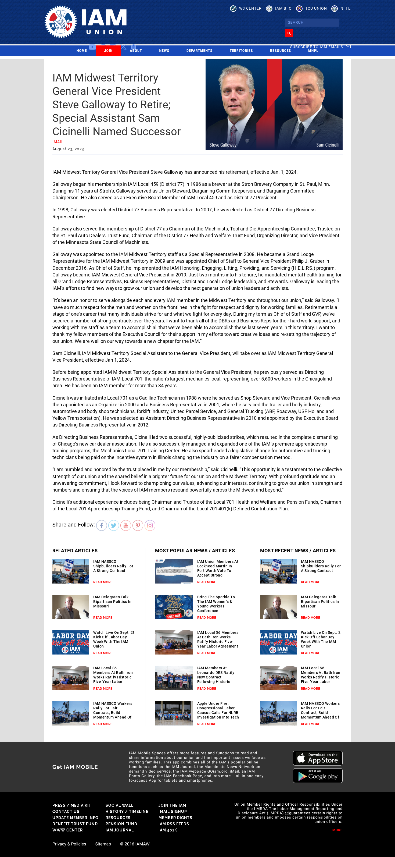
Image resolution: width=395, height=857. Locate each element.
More (337, 830)
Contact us (66, 811)
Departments (199, 51)
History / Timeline (127, 811)
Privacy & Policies (69, 844)
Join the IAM (172, 805)
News (164, 51)
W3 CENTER (250, 8)
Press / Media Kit (71, 805)
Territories (241, 51)
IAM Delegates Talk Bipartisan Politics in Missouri (112, 601)
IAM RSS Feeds (174, 824)
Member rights (175, 818)
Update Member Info (75, 818)
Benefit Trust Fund (75, 824)
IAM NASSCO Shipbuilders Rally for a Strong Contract (113, 566)
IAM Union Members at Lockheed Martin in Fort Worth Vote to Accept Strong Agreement (218, 570)
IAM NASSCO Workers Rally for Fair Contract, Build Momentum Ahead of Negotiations (112, 712)
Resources (280, 51)
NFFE (345, 8)
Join (108, 51)
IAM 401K (168, 830)
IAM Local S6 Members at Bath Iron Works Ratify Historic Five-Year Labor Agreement (113, 677)
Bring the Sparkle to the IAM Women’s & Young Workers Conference (216, 604)
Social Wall (120, 805)
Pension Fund (121, 824)
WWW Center (67, 830)
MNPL (313, 51)
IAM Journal (120, 830)
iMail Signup (173, 811)
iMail (58, 142)
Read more (102, 582)
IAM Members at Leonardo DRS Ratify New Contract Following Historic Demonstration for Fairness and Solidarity (216, 682)
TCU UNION (316, 8)
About (136, 51)
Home (82, 51)
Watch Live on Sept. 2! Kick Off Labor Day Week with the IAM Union (113, 639)
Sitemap (103, 844)
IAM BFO (283, 8)
